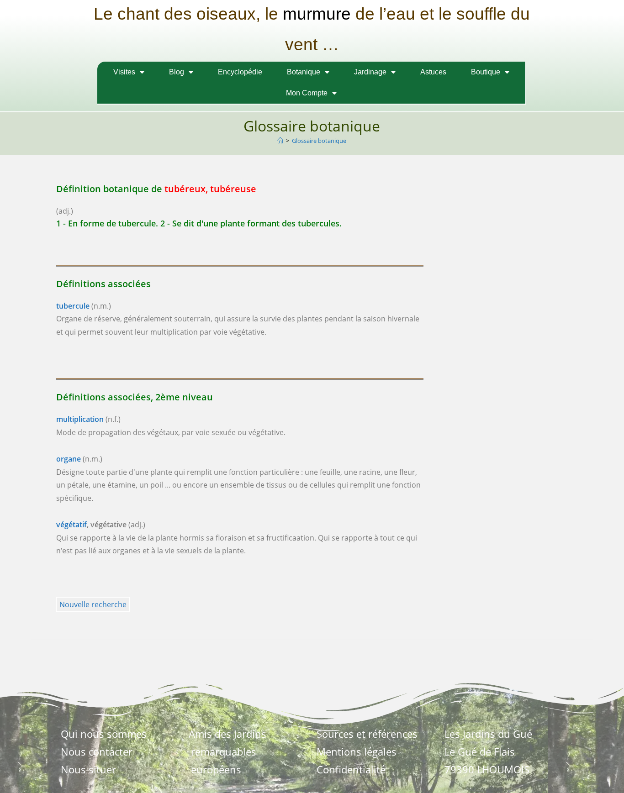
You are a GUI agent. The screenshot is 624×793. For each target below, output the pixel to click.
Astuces (433, 72)
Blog (176, 72)
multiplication (80, 419)
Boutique (485, 72)
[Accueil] (280, 141)
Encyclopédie (240, 72)
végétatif (71, 525)
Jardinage (370, 72)
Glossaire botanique (319, 141)
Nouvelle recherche (93, 604)
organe (68, 459)
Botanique (303, 72)
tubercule (73, 306)
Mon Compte (307, 93)
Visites (124, 72)
